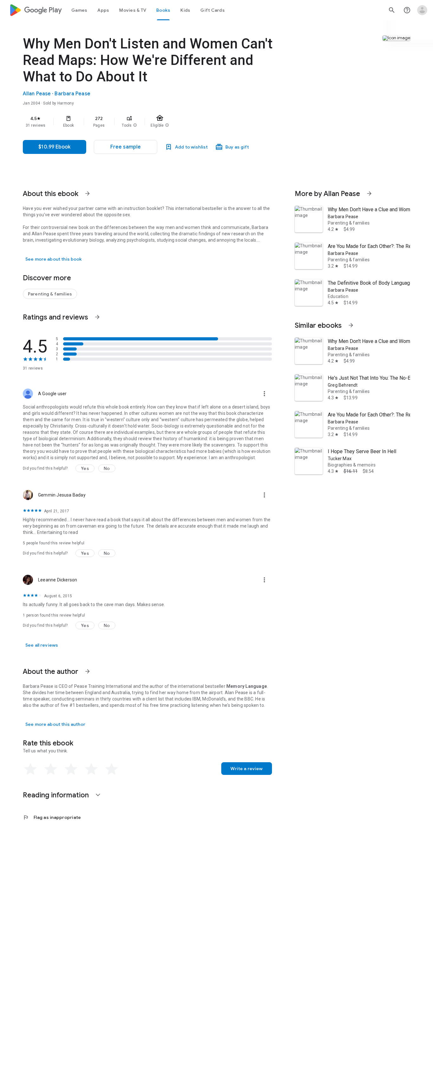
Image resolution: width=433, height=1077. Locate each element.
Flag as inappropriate (52, 817)
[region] (149, 122)
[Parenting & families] (50, 294)
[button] (135, 125)
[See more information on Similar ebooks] (351, 325)
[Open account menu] (422, 10)
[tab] (79, 10)
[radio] (30, 769)
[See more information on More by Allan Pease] (369, 193)
